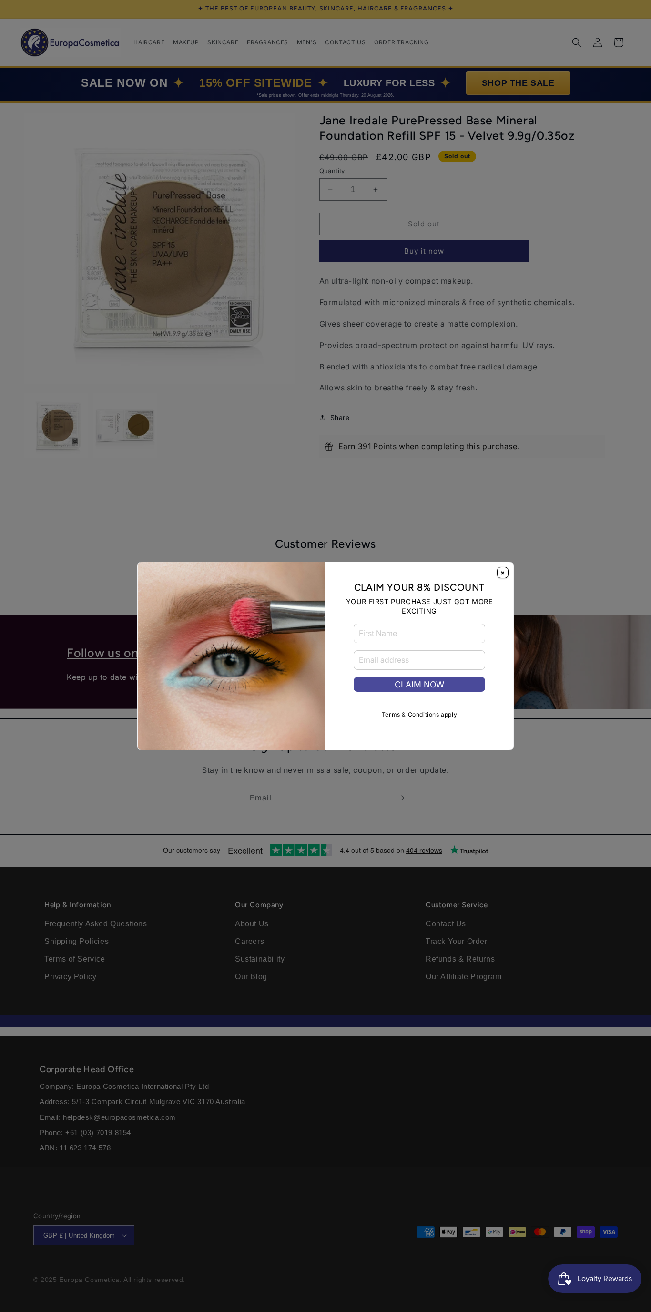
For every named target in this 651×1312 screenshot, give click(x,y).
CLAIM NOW (419, 684)
